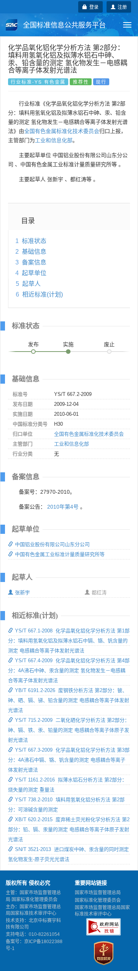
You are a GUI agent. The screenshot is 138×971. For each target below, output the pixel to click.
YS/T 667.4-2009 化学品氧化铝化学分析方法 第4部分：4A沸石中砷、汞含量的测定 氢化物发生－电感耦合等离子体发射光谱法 (69, 670)
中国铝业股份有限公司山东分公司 (52, 544)
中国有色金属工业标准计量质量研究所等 (60, 554)
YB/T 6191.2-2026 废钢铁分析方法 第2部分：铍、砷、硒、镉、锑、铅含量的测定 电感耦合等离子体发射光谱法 (68, 700)
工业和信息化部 (53, 140)
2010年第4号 (63, 507)
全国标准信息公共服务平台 (63, 25)
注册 (121, 6)
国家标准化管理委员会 (98, 900)
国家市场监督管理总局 (98, 892)
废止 (109, 344)
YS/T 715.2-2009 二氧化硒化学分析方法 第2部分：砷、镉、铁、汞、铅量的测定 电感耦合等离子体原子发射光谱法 (69, 730)
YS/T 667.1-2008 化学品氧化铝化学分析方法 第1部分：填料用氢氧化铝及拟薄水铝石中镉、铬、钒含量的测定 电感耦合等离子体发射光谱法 (69, 640)
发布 (33, 344)
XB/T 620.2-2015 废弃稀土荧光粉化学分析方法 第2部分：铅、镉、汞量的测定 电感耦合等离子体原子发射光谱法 (69, 829)
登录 (93, 6)
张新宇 (22, 592)
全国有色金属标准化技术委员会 (61, 131)
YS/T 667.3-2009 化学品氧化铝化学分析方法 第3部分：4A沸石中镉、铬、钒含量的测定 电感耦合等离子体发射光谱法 (69, 760)
